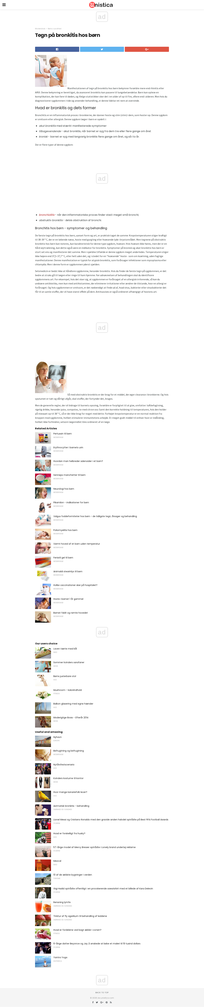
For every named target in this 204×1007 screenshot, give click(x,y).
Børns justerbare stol (64, 676)
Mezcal (57, 861)
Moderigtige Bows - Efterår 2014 (70, 717)
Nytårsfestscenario (63, 764)
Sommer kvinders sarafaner (68, 662)
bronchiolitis (46, 215)
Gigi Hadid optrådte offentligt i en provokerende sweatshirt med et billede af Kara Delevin (103, 888)
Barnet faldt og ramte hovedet (70, 612)
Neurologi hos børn (63, 488)
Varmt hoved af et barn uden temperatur (76, 543)
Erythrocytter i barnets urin (68, 447)
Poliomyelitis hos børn (65, 530)
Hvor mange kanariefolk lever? (70, 792)
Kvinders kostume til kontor (68, 778)
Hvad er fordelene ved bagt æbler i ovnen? (77, 929)
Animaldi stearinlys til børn (67, 571)
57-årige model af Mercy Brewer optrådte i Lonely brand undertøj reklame (94, 847)
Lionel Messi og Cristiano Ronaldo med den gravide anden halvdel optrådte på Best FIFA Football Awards (110, 819)
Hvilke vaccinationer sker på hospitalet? (75, 585)
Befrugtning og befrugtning (68, 750)
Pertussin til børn (62, 433)
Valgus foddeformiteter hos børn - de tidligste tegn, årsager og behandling (95, 516)
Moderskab (40, 28)
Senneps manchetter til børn (69, 475)
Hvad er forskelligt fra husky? (69, 833)
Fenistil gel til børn (63, 557)
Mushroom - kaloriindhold (67, 690)
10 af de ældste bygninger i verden (72, 874)
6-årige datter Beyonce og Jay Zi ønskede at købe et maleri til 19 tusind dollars (96, 943)
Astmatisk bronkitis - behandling (71, 806)
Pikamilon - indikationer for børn (71, 502)
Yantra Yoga (60, 957)
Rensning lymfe (62, 902)
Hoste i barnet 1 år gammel (68, 599)
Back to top (102, 992)
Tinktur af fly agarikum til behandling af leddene (80, 916)
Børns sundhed (54, 28)
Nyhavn (57, 737)
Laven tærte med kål (65, 648)
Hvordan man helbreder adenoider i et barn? (78, 461)
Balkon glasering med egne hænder (73, 703)
